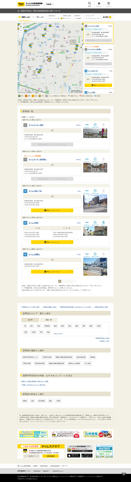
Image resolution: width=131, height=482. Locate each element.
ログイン (31, 456)
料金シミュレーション (99, 85)
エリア (30, 320)
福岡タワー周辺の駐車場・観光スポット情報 (34, 381)
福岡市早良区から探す (103, 338)
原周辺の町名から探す (101, 307)
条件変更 (107, 17)
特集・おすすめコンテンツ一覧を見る (34, 385)
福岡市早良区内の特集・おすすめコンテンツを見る (75, 307)
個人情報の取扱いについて (37, 476)
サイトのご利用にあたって (54, 476)
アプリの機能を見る (83, 451)
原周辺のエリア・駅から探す (31, 307)
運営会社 (72, 476)
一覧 (39, 17)
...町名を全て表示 (58, 333)
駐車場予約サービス (58, 471)
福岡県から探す (105, 341)
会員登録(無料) (51, 456)
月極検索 (48, 4)
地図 (25, 17)
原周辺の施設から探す (50, 307)
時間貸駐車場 (36, 471)
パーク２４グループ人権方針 (93, 476)
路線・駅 (49, 320)
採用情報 (80, 476)
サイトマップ (65, 476)
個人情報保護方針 (22, 476)
